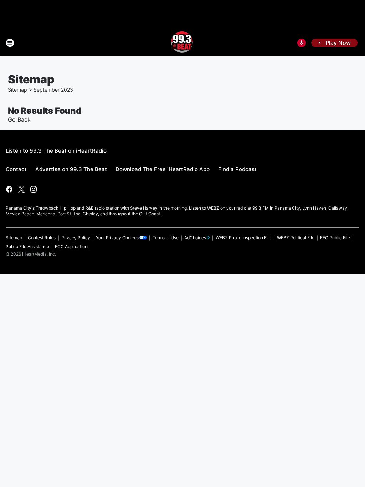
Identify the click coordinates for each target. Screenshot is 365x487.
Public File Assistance (27, 246)
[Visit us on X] (21, 189)
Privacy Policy (75, 237)
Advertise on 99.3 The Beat (71, 169)
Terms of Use (166, 237)
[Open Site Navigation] (10, 43)
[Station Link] (182, 42)
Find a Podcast (237, 169)
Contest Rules (42, 237)
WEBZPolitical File (295, 237)
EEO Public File (335, 237)
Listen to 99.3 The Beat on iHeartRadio (56, 150)
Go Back (19, 119)
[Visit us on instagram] (33, 189)
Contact (16, 169)
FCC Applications (72, 246)
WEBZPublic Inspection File (243, 237)
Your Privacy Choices (117, 237)
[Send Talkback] (301, 43)
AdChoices (195, 237)
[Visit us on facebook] (9, 189)
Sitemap (17, 90)
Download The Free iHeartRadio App (162, 169)
